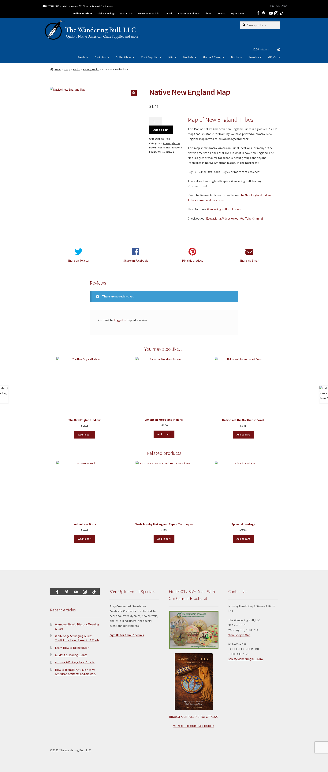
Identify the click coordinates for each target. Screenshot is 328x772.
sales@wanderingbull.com (245, 659)
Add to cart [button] (84, 434)
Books (235, 57)
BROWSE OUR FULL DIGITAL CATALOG (193, 717)
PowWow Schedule (148, 13)
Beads (81, 57)
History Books (91, 69)
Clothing (100, 57)
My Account (237, 13)
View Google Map (239, 635)
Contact (221, 13)
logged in (120, 320)
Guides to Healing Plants (71, 655)
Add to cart (161, 130)
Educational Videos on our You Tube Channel (234, 218)
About (208, 13)
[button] (134, 93)
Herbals (188, 57)
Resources (126, 13)
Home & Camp (212, 57)
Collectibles (124, 57)
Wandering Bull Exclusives (224, 209)
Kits (171, 57)
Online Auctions (82, 13)
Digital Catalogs (106, 13)
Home (58, 69)
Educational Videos (189, 13)
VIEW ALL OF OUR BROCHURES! (193, 726)
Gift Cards (274, 57)
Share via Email (249, 260)
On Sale (169, 13)
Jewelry (254, 57)
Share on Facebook (135, 260)
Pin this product (192, 260)
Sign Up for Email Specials (127, 635)
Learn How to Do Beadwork (72, 648)
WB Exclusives (166, 152)
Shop (67, 69)
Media (161, 147)
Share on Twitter (78, 260)
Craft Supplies (150, 57)
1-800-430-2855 (277, 6)
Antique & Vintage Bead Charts (75, 662)
